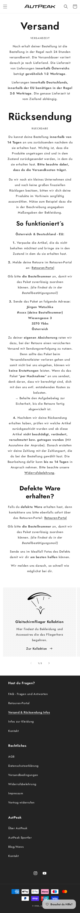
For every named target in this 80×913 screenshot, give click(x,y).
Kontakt (13, 731)
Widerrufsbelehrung (39, 473)
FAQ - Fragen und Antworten (28, 694)
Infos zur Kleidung (21, 721)
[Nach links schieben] (30, 663)
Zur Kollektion (36, 648)
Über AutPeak (17, 828)
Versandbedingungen (23, 775)
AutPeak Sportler (20, 837)
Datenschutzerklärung (23, 766)
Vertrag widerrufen (21, 802)
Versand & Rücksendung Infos (29, 712)
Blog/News (16, 847)
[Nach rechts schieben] (49, 663)
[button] (5, 6)
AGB (11, 757)
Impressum (15, 793)
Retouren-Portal (43, 268)
